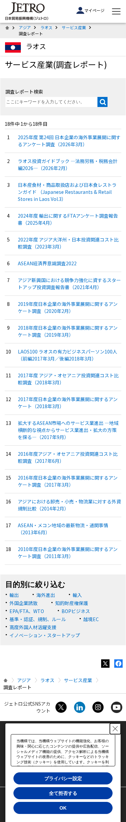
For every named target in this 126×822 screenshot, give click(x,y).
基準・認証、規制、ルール (37, 619)
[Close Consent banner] (115, 728)
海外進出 (45, 595)
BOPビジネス (75, 611)
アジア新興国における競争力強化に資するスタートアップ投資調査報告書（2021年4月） (69, 283)
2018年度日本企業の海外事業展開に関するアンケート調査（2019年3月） (68, 331)
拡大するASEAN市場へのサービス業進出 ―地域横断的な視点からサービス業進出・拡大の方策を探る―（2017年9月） (68, 430)
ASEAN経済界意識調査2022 (47, 263)
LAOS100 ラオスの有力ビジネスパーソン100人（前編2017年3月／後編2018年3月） (67, 355)
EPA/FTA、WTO (26, 611)
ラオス (46, 27)
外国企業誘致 (23, 603)
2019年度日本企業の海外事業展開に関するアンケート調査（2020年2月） (68, 307)
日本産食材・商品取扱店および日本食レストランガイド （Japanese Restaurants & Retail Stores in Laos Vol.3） (67, 191)
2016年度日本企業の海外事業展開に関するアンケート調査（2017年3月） (68, 481)
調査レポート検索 (24, 91)
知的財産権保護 (71, 603)
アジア (25, 27)
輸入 (77, 595)
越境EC (91, 619)
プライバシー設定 (63, 778)
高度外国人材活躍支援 (32, 627)
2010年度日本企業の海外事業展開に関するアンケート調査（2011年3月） (68, 552)
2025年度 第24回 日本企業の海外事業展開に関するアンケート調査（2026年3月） (69, 141)
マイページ (94, 10)
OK (63, 808)
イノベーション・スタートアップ (44, 635)
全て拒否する (63, 793)
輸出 (14, 595)
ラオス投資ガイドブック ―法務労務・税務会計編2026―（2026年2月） (68, 164)
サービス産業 (74, 27)
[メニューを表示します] (116, 11)
